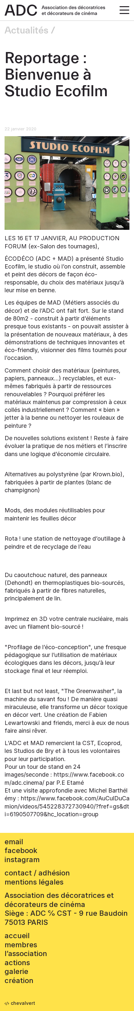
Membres (21, 944)
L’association (26, 953)
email (14, 841)
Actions (17, 962)
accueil (17, 935)
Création (19, 980)
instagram (22, 859)
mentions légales (34, 882)
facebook (21, 850)
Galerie (16, 971)
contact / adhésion (37, 873)
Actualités (26, 30)
